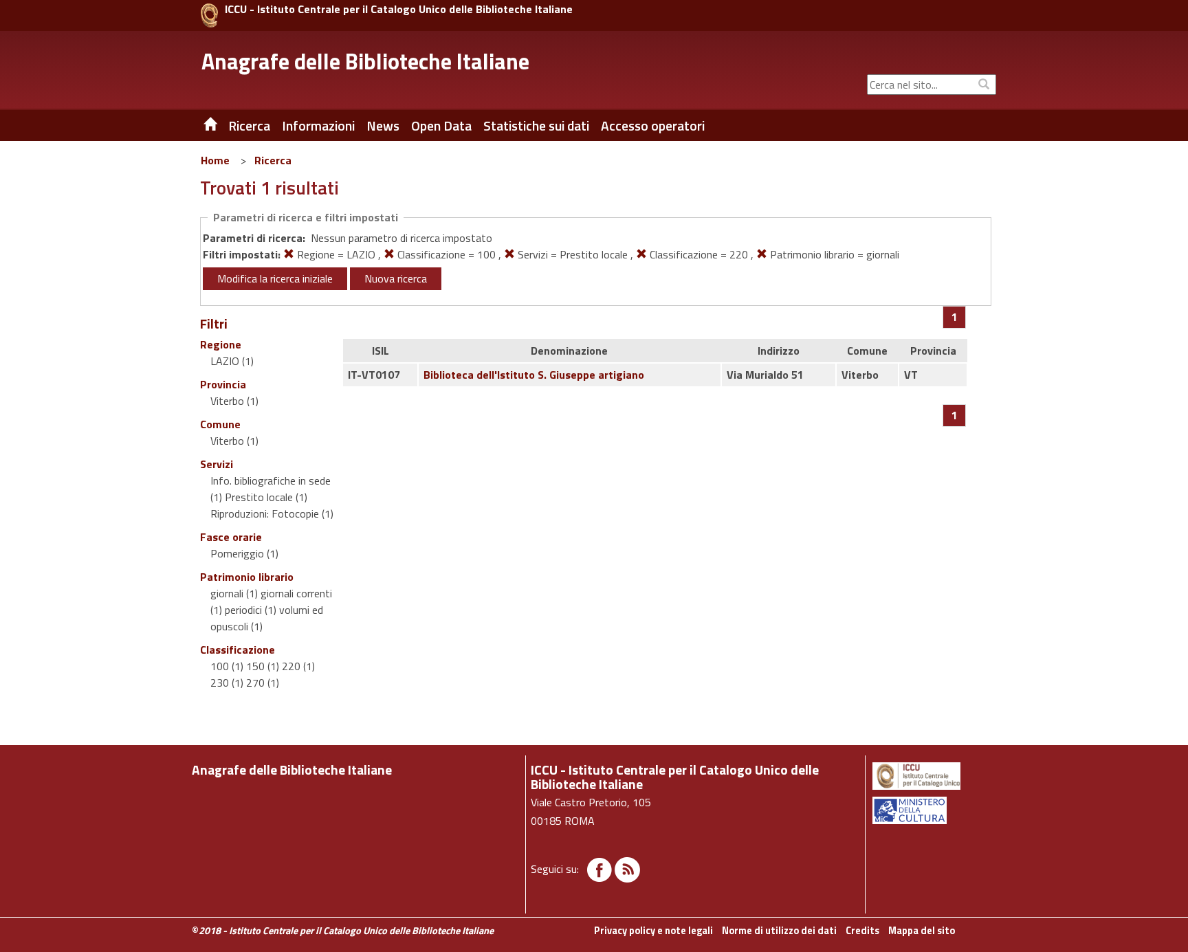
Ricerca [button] (249, 125)
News (382, 125)
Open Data (441, 125)
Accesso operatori (653, 125)
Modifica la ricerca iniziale (275, 278)
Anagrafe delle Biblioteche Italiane (365, 61)
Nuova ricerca (395, 278)
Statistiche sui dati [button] (536, 125)
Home (215, 160)
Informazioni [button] (318, 125)
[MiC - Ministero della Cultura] (933, 810)
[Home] (200, 126)
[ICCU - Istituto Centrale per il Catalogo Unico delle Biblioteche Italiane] (209, 15)
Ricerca (273, 160)
